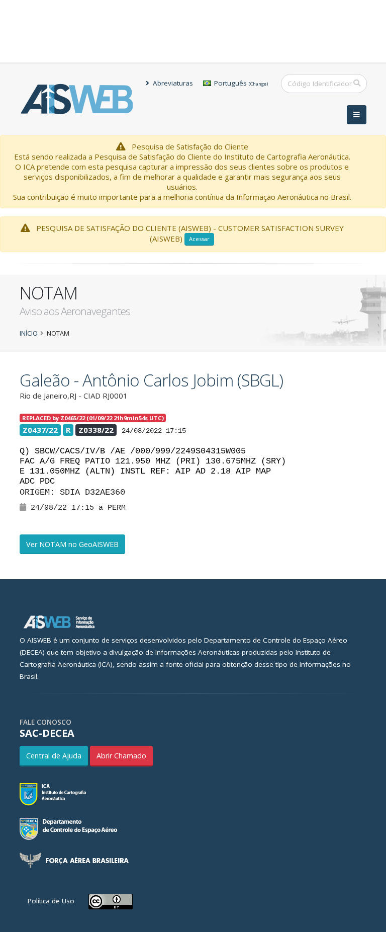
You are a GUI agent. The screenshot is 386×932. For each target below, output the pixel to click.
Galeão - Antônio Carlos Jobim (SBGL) (151, 380)
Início (29, 333)
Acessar (199, 239)
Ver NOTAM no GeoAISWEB (72, 544)
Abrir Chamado (121, 755)
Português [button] (240, 83)
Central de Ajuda (53, 755)
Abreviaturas (172, 83)
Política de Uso (51, 900)
